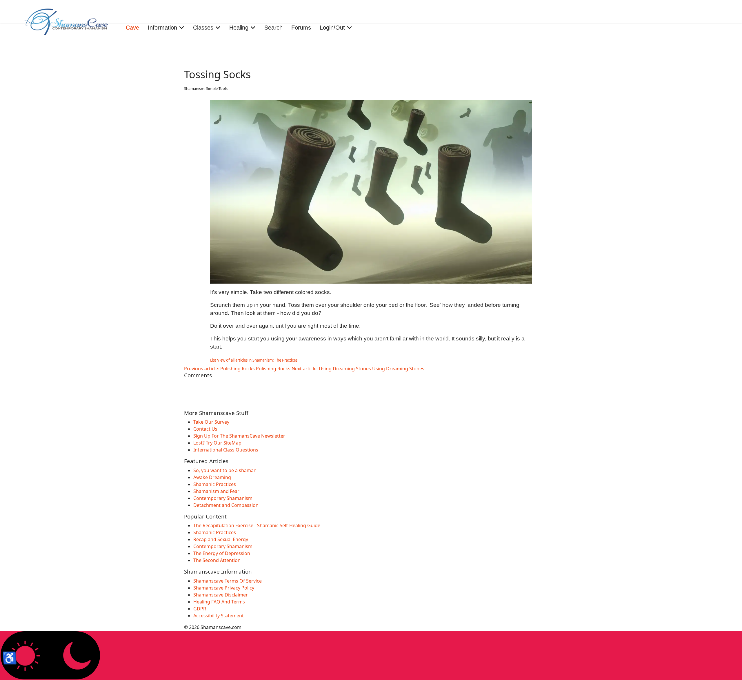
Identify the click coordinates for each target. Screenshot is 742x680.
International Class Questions (225, 450)
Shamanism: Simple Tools (206, 88)
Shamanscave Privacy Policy (223, 588)
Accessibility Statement (218, 615)
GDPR (199, 608)
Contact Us (205, 429)
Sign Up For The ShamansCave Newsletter (239, 436)
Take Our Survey (211, 422)
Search (273, 27)
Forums (301, 27)
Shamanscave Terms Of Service (227, 581)
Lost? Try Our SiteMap (217, 443)
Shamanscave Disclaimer (220, 595)
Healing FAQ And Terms (219, 602)
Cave (132, 27)
